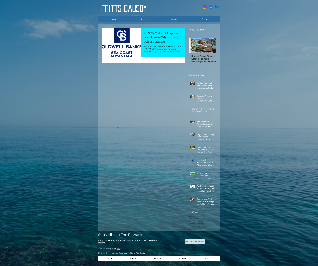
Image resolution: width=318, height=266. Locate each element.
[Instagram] (204, 7)
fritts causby (124, 8)
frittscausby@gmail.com (119, 253)
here (118, 248)
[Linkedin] (217, 7)
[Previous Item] (193, 45)
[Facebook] (211, 7)
